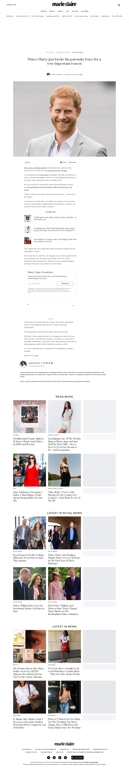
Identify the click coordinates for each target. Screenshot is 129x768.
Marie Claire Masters (38, 16)
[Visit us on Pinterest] (65, 757)
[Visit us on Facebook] (59, 757)
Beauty (52, 11)
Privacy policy (31, 752)
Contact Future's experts (45, 749)
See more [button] (50, 319)
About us (59, 752)
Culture (75, 11)
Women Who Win (117, 16)
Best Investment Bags (81, 16)
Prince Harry (44, 175)
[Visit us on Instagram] (54, 757)
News (80, 74)
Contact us (64, 749)
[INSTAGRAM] (44, 363)
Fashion (44, 11)
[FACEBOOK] (42, 363)
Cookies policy (46, 752)
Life (67, 11)
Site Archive (26, 749)
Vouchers (84, 11)
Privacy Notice (31, 290)
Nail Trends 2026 (67, 16)
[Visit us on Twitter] (48, 757)
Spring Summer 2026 (52, 16)
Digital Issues (105, 16)
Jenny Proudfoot (57, 74)
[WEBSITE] (49, 363)
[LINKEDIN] (47, 363)
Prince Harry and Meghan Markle (35, 168)
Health (60, 11)
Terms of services (47, 288)
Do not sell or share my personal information (85, 752)
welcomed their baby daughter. (57, 170)
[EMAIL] (52, 363)
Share (28, 162)
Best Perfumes (94, 16)
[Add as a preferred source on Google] (89, 758)
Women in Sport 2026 (22, 16)
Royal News (77, 52)
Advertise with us (100, 749)
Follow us (64, 162)
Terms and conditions (80, 749)
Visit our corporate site (90, 762)
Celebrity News (63, 52)
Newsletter (73, 162)
